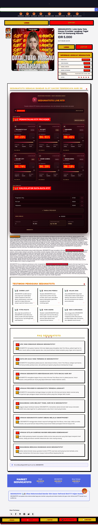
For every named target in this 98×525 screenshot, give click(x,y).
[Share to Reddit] (28, 514)
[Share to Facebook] (16, 514)
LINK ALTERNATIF (69, 520)
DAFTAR (71, 22)
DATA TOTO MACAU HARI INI (74, 250)
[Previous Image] (13, 49)
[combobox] (47, 9)
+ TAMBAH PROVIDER (49, 210)
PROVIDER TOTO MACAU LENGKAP (57, 264)
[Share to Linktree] (20, 514)
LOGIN (26, 22)
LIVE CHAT (88, 520)
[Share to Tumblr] (33, 514)
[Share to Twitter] (11, 514)
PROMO (12, 519)
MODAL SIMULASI (19, 216)
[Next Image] (53, 49)
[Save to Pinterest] (24, 514)
